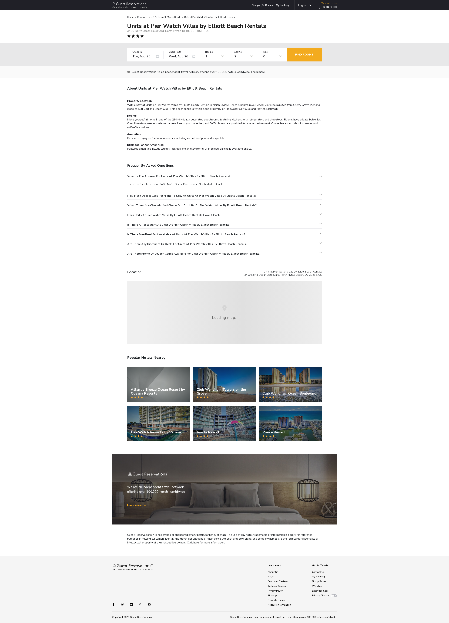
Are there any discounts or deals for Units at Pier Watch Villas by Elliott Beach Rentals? (187, 244)
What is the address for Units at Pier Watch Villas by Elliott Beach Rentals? (178, 176)
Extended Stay (320, 590)
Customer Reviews (278, 581)
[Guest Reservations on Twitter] (122, 604)
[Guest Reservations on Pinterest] (140, 604)
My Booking (282, 5)
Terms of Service (277, 586)
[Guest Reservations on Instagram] (131, 604)
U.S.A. (154, 17)
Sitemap (272, 595)
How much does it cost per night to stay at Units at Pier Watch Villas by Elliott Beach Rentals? (191, 196)
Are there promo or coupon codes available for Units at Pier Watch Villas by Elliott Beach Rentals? (193, 254)
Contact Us (318, 572)
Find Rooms (304, 55)
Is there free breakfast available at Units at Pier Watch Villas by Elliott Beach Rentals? (186, 234)
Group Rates (319, 581)
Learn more (258, 72)
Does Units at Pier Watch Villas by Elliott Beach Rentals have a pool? (173, 215)
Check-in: (137, 52)
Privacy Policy (275, 590)
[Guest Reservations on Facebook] (115, 604)
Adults (238, 52)
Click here (193, 543)
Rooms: (209, 52)
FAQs (271, 576)
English (302, 5)
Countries (142, 17)
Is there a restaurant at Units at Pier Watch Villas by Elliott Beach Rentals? (178, 225)
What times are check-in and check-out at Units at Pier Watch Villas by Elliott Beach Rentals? (192, 205)
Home (130, 17)
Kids (265, 52)
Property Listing (276, 600)
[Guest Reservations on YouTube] (148, 604)
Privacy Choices (320, 595)
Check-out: (175, 52)
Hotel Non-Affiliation (279, 604)
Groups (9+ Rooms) (263, 5)
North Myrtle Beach (170, 17)
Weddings (317, 586)
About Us (273, 572)
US (320, 275)
